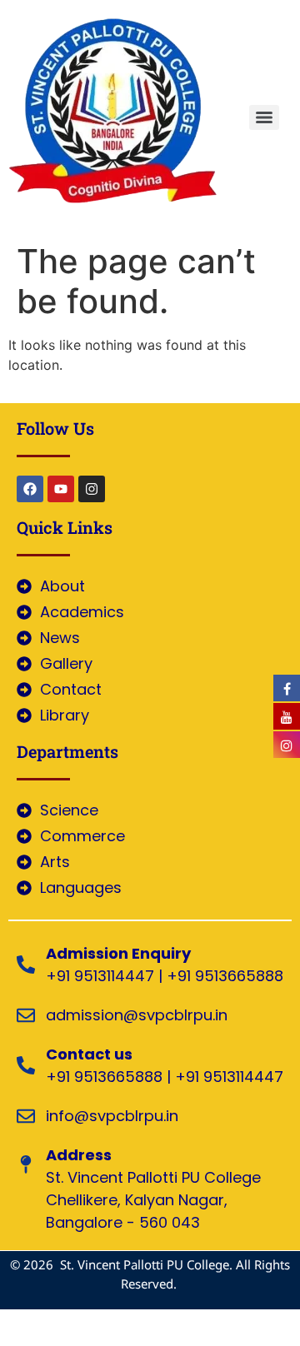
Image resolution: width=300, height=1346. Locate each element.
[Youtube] (61, 489)
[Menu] (264, 117)
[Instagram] (91, 489)
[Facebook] (30, 489)
